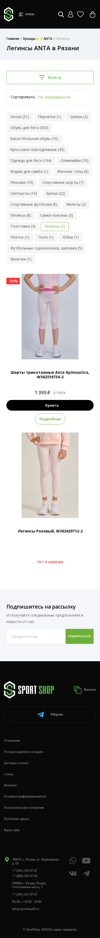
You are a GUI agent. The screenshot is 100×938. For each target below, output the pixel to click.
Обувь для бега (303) (29, 127)
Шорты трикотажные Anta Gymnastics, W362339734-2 (50, 374)
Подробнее (50, 419)
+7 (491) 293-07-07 (24, 871)
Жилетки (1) (20, 259)
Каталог (89, 689)
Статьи (8, 774)
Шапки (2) (79, 116)
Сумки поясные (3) (56, 215)
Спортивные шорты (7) (63, 182)
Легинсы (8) (20, 215)
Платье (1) (19, 237)
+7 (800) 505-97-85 (24, 876)
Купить (52, 405)
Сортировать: (23, 96)
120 (50, 350)
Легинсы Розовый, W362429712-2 (50, 531)
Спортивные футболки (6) (33, 204)
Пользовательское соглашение (24, 807)
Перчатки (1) (49, 116)
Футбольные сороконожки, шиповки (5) (46, 248)
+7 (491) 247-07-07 (24, 894)
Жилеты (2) (76, 204)
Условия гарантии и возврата (23, 752)
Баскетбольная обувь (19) (34, 138)
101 (39, 350)
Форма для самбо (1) (29, 171)
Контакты (10, 785)
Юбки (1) (71, 237)
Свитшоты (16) (23, 193)
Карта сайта (11, 830)
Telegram (56, 714)
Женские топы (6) (73, 171)
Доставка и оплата (16, 763)
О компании (12, 740)
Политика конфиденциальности (25, 796)
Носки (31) (19, 116)
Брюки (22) (55, 193)
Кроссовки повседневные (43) (37, 149)
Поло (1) (46, 237)
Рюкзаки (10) (21, 182)
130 (60, 350)
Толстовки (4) (22, 226)
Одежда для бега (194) (30, 160)
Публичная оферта (16, 819)
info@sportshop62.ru (25, 909)
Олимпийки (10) (75, 160)
